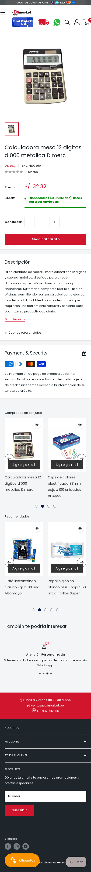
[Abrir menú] (2, 12)
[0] (87, 22)
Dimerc (10, 166)
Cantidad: (13, 222)
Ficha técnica (15, 319)
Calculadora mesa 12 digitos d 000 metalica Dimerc (23, 483)
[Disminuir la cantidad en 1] (30, 222)
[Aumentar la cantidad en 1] (54, 222)
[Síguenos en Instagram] (17, 846)
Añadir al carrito (46, 239)
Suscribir (19, 810)
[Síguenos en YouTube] (25, 846)
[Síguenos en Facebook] (8, 846)
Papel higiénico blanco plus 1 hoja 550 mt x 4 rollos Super (67, 587)
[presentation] (9, 458)
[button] (36, 506)
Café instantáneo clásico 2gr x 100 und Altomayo (22, 587)
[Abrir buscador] (67, 22)
